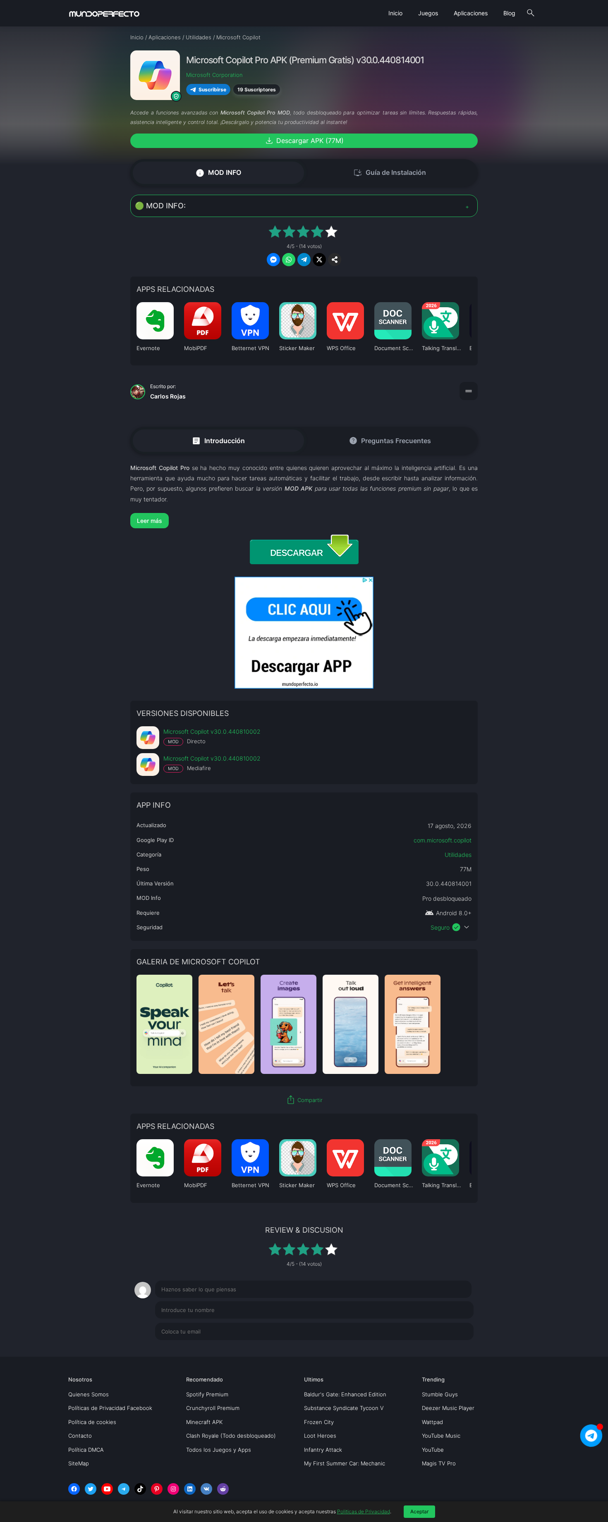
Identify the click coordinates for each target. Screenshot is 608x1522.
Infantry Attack (323, 1449)
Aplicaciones (471, 13)
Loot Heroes (320, 1435)
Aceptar (419, 1511)
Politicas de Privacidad (363, 1511)
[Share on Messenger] (273, 259)
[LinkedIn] (190, 1489)
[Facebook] (74, 1489)
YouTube (433, 1449)
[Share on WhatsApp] (288, 259)
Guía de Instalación (389, 172)
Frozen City (319, 1422)
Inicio (395, 13)
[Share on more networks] (334, 259)
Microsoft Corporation (214, 75)
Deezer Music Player (448, 1408)
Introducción (218, 440)
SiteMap (78, 1463)
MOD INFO (218, 172)
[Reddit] (223, 1489)
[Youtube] (107, 1489)
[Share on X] (319, 259)
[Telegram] (123, 1489)
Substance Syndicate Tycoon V (344, 1408)
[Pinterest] (157, 1489)
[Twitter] (90, 1489)
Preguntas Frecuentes (390, 440)
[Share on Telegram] (304, 259)
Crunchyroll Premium (212, 1408)
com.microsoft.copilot (443, 840)
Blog (509, 13)
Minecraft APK (204, 1422)
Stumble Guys (440, 1394)
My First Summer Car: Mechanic (344, 1463)
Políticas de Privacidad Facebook (110, 1408)
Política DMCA (86, 1449)
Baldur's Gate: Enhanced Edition (345, 1394)
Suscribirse (212, 89)
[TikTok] (140, 1489)
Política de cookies (92, 1422)
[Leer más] (304, 520)
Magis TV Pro (439, 1463)
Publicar (452, 1348)
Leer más (149, 520)
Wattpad (432, 1422)
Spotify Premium (207, 1394)
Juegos (428, 13)
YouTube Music (441, 1435)
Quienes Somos (88, 1394)
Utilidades (458, 854)
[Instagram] (173, 1489)
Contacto (80, 1435)
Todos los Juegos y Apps (218, 1449)
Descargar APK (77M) (304, 140)
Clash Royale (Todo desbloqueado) (231, 1435)
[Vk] (206, 1489)
